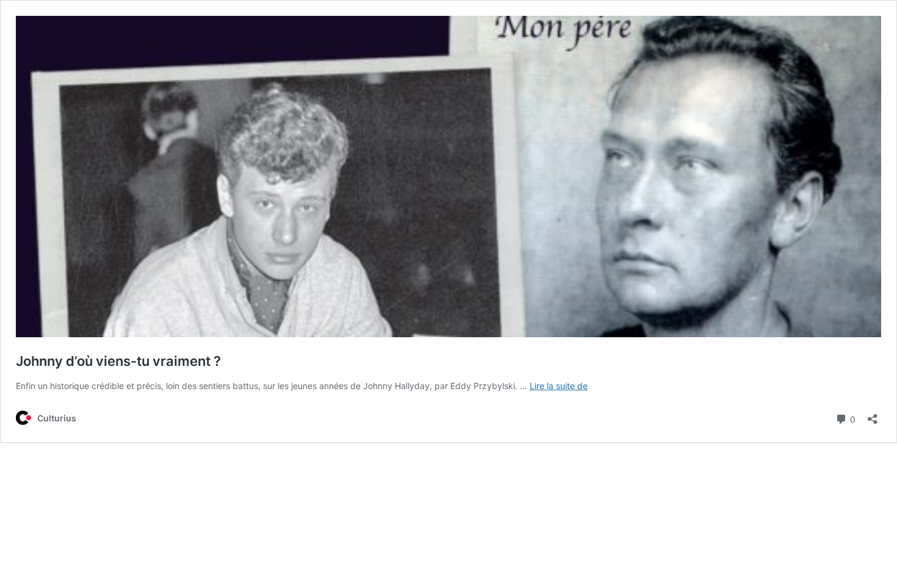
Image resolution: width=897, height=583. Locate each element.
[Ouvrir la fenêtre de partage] (872, 415)
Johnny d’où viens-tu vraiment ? (118, 361)
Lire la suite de (559, 386)
